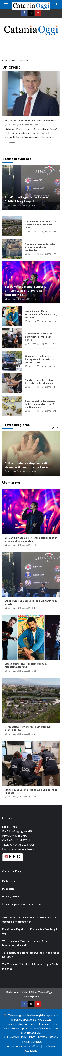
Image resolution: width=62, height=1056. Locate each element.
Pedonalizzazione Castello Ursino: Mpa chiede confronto (40, 247)
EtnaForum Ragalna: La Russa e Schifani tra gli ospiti (26, 199)
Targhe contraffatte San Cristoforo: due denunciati (40, 381)
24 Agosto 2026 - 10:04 (48, 411)
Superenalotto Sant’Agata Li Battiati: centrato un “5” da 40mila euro (40, 404)
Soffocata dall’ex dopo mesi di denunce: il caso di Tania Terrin (26, 465)
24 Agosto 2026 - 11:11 (48, 387)
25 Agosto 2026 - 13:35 (48, 231)
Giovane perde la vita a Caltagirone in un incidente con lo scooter (40, 359)
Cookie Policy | (14, 1046)
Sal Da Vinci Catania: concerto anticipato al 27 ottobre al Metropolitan (25, 291)
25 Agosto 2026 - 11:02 (48, 254)
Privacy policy (10, 896)
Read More (10, 142)
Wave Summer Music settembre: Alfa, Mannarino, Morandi (41, 314)
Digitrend (30, 1032)
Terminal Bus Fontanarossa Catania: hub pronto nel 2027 (40, 224)
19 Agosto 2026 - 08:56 (27, 471)
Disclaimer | (50, 1046)
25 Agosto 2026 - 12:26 (48, 366)
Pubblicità (8, 888)
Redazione (11, 125)
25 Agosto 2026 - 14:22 (48, 321)
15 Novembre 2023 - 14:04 (28, 125)
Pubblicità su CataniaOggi (37, 992)
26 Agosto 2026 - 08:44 (27, 205)
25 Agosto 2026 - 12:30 (48, 344)
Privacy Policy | (33, 1046)
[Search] (56, 4)
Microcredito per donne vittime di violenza (30, 120)
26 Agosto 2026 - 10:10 (27, 299)
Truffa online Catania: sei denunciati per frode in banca (39, 336)
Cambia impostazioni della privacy (22, 904)
